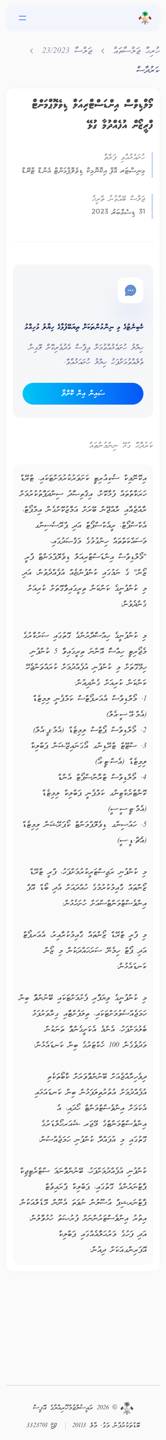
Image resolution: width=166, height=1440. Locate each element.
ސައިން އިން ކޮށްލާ (83, 393)
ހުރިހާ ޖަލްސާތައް (136, 51)
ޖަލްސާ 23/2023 (67, 51)
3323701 (37, 1426)
